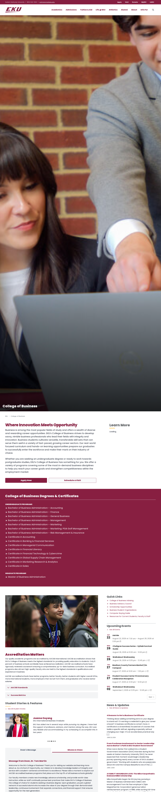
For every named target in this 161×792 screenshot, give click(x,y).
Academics (56, 10)
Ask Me (115, 635)
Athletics (113, 10)
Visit (127, 2)
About (134, 10)
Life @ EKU (100, 10)
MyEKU (143, 2)
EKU (6, 416)
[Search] (153, 9)
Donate (135, 2)
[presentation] (17, 725)
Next (150, 697)
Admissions (71, 10)
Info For (144, 10)
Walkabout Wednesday (124, 657)
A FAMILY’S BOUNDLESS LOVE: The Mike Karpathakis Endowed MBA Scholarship (131, 775)
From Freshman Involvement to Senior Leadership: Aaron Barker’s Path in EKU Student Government (131, 744)
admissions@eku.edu (47, 2)
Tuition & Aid (86, 10)
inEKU (152, 2)
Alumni (124, 10)
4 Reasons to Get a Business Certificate (125, 715)
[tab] (48, 741)
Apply (119, 2)
